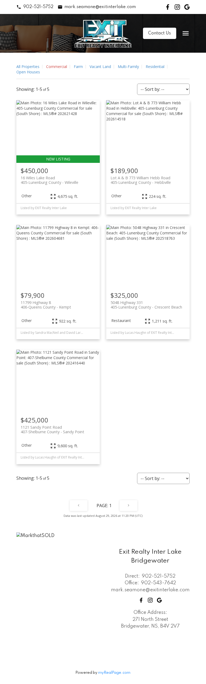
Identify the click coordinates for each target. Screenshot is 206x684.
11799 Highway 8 (46, 305)
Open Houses (28, 71)
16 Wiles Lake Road (49, 180)
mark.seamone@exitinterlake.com (100, 7)
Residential (155, 66)
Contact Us (159, 33)
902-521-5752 (38, 7)
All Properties (27, 66)
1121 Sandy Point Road (52, 429)
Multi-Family (128, 66)
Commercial (56, 66)
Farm (78, 66)
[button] (34, 7)
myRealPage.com (114, 673)
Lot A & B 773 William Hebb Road (141, 180)
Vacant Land (100, 66)
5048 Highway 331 (146, 305)
